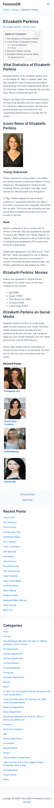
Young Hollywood (19, 45)
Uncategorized (10, 770)
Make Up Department (13, 707)
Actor (5, 631)
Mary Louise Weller (12, 581)
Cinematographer (11, 668)
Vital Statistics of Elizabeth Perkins (22, 39)
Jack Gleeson (9, 561)
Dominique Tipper (11, 537)
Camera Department (13, 653)
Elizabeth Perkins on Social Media (23, 54)
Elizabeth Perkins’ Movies (19, 51)
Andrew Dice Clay (11, 532)
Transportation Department (16, 757)
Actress (7, 636)
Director (7, 682)
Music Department (12, 712)
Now (14, 48)
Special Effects (10, 748)
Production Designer (13, 729)
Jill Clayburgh (9, 551)
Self (5, 734)
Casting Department (13, 658)
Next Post (27, 500)
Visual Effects (9, 775)
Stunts (6, 753)
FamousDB (12, 4)
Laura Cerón (9, 517)
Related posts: (17, 57)
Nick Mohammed (11, 571)
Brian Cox (8, 610)
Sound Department (12, 738)
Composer (8, 672)
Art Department (10, 649)
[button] (35, 34)
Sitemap (27, 802)
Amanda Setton (10, 585)
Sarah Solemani (10, 576)
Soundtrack (8, 743)
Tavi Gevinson (10, 522)
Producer (7, 724)
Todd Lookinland (11, 546)
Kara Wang (8, 556)
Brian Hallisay (9, 590)
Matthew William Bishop (14, 600)
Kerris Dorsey (9, 605)
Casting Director (11, 663)
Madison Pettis (10, 595)
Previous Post (27, 494)
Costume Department (13, 677)
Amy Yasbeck (10, 541)
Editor (6, 686)
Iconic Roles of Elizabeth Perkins (22, 42)
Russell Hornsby (11, 566)
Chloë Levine (9, 527)
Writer (6, 779)
